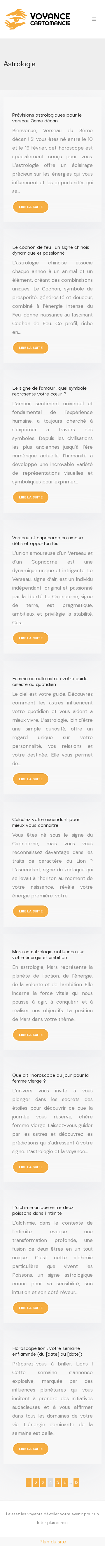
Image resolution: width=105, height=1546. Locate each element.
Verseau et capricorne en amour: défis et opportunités (47, 540)
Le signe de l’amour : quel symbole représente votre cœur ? (49, 390)
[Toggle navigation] (94, 19)
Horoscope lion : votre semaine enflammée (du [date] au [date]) (47, 1350)
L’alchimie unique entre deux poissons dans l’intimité (43, 1209)
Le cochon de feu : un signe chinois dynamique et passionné (50, 249)
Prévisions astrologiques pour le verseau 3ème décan (47, 117)
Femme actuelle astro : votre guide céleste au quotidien (50, 681)
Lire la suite (31, 207)
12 (76, 1482)
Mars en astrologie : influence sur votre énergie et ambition (48, 954)
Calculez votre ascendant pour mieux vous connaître (46, 822)
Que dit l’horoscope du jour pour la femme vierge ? (50, 1077)
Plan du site (52, 1541)
